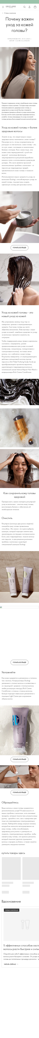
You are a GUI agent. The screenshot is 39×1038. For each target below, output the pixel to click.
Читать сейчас (10, 964)
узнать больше (19, 248)
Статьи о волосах (10, 13)
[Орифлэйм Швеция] (10, 6)
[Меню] (3, 7)
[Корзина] (35, 7)
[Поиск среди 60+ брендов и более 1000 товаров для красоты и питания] (24, 7)
